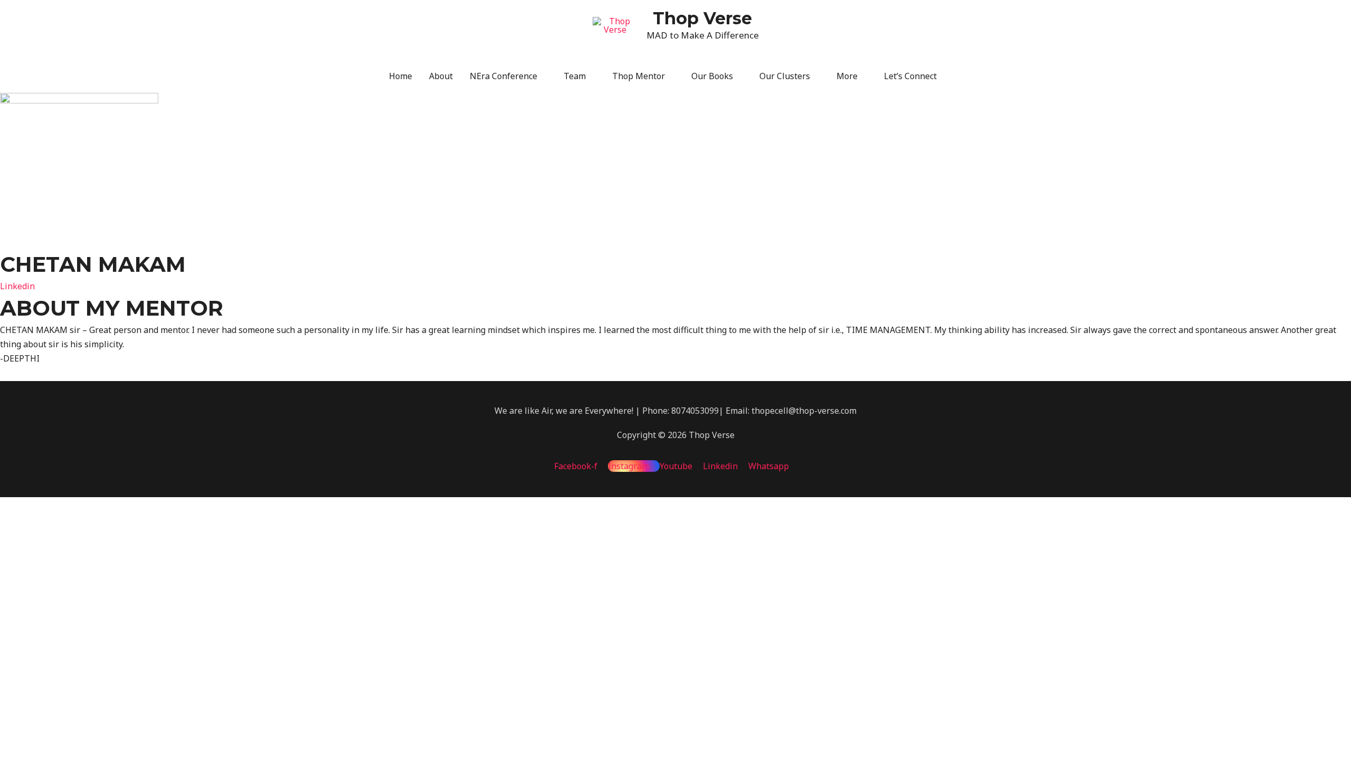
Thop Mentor (638, 76)
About (441, 76)
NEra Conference (503, 76)
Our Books (712, 76)
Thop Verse (702, 18)
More (847, 76)
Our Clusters (784, 76)
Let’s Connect (910, 76)
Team (575, 76)
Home (400, 76)
